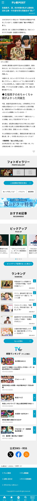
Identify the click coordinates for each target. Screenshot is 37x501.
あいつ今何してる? (17, 141)
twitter (11, 454)
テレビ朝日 (7, 473)
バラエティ (21, 192)
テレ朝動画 (24, 473)
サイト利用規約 (26, 479)
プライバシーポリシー (11, 485)
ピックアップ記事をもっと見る (18, 264)
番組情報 (31, 192)
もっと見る (18, 341)
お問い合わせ (8, 479)
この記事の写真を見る (18, 183)
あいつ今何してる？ (9, 192)
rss (26, 454)
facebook (19, 454)
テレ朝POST (18, 2)
